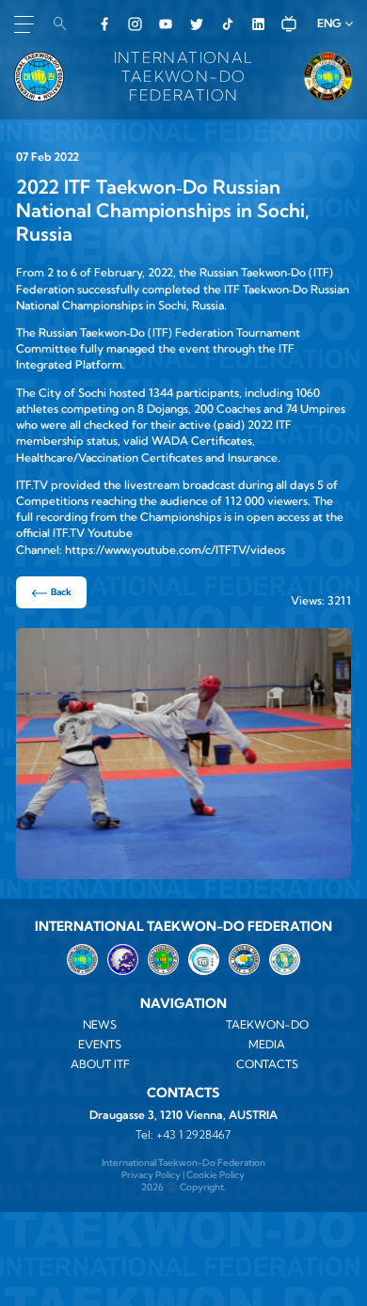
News (100, 1024)
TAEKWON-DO (267, 1024)
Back (61, 592)
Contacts (267, 1064)
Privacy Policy (151, 1175)
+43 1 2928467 (193, 1134)
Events (99, 1044)
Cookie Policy (215, 1175)
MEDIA (266, 1044)
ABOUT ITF (100, 1064)
